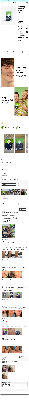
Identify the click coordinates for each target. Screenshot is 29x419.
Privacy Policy (17, 401)
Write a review (20, 14)
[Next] (15, 15)
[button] (26, 2)
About (16, 398)
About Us (2, 401)
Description (19, 40)
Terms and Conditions (18, 402)
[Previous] (2, 15)
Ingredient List (20, 45)
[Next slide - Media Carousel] (26, 143)
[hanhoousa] (14, 2)
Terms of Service (17, 403)
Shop (1, 397)
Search (16, 397)
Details (19, 42)
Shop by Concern (3, 398)
